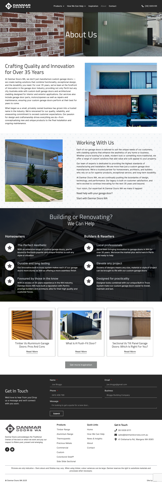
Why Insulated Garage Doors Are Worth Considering (130, 345)
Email (107, 380)
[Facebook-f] (7, 449)
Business (109, 391)
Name (53, 380)
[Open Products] (64, 6)
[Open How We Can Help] (85, 6)
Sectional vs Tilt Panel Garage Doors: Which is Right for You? (81, 345)
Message (54, 401)
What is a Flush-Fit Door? (32, 343)
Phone (53, 391)
